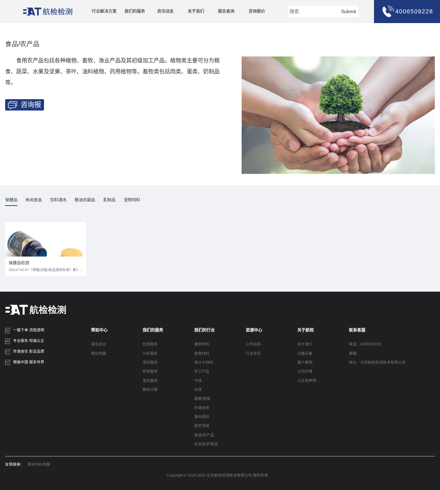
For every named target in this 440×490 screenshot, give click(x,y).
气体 (198, 380)
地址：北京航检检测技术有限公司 (377, 362)
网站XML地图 (39, 464)
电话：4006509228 (365, 344)
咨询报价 (257, 11)
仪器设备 (304, 353)
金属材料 (201, 353)
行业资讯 (253, 353)
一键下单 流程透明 (28, 330)
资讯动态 (165, 11)
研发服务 (150, 371)
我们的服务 (134, 11)
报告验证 (98, 344)
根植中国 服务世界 (28, 362)
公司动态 (253, 344)
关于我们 (196, 11)
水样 (198, 389)
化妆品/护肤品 (206, 444)
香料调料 (201, 417)
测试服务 (150, 362)
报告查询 (226, 11)
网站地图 (98, 353)
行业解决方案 (104, 11)
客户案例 (304, 362)
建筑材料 (201, 344)
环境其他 (201, 408)
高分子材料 (203, 362)
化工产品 (201, 371)
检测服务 (150, 344)
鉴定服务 (150, 380)
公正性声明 (306, 380)
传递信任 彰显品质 (28, 351)
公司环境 (304, 371)
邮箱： (354, 353)
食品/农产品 (204, 435)
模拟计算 (150, 389)
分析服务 (150, 353)
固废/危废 (202, 398)
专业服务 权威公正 (28, 340)
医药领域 (201, 426)
